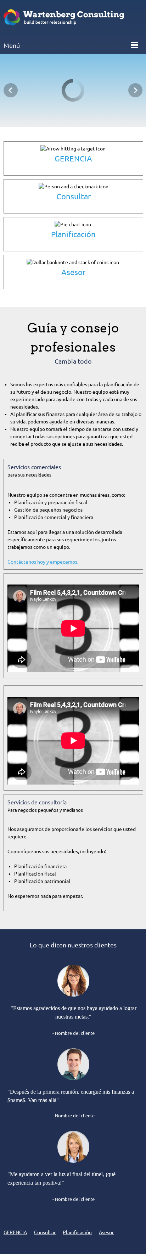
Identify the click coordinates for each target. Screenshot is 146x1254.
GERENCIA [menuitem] (15, 1232)
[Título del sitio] (73, 18)
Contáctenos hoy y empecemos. (42, 562)
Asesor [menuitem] (106, 1232)
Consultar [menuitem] (45, 1232)
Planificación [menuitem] (77, 1232)
